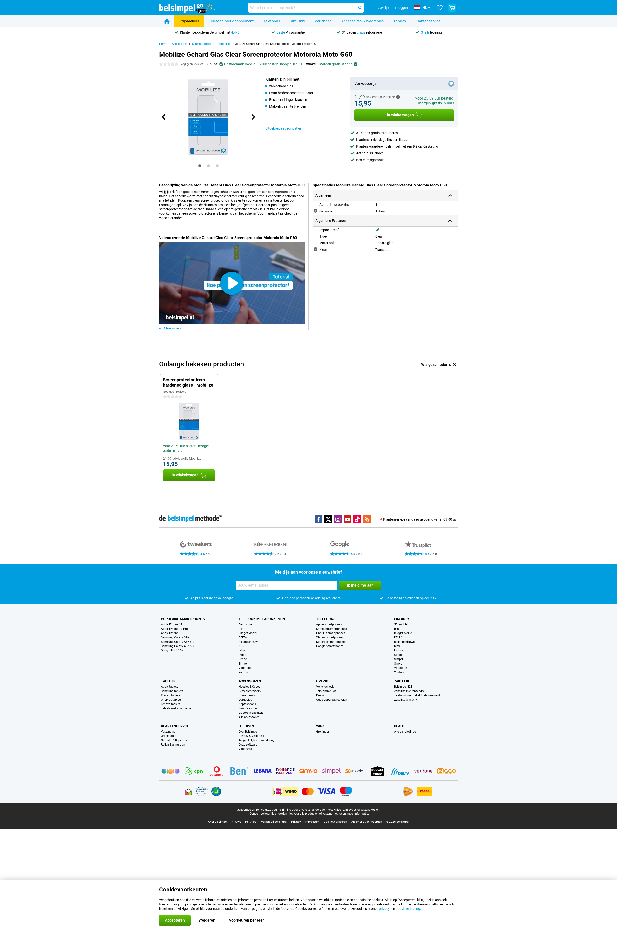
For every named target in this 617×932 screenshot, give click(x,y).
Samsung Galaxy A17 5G (177, 646)
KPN (242, 646)
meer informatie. (358, 813)
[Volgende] (253, 117)
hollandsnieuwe (249, 642)
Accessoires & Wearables (362, 21)
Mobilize (224, 44)
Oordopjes (245, 699)
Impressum (312, 821)
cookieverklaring (408, 909)
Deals (399, 726)
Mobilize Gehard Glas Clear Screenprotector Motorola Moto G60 (276, 44)
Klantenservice (428, 21)
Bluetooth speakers (251, 712)
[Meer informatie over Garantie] (315, 211)
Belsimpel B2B (403, 686)
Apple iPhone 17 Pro (174, 628)
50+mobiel (246, 624)
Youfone (244, 672)
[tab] (199, 165)
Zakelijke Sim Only (406, 699)
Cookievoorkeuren (335, 821)
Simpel (243, 659)
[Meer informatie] (398, 97)
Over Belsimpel (248, 731)
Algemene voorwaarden (366, 821)
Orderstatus (168, 736)
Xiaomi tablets (170, 695)
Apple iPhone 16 (171, 633)
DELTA (243, 637)
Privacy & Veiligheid (251, 736)
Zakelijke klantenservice (409, 691)
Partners (250, 821)
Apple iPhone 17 (171, 624)
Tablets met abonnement (177, 708)
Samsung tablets (172, 691)
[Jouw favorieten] (439, 8)
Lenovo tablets (170, 704)
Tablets (399, 21)
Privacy (296, 821)
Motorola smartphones (331, 642)
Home (163, 44)
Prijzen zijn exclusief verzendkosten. (357, 809)
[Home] (166, 21)
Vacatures (245, 749)
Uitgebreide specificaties (283, 128)
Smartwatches (248, 708)
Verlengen (323, 21)
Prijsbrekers (189, 21)
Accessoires (179, 44)
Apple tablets (169, 686)
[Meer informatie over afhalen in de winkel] (355, 64)
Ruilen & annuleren (173, 744)
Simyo (243, 663)
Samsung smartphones (331, 628)
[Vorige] (164, 117)
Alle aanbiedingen (405, 731)
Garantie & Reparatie (174, 740)
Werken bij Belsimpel (273, 821)
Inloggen (401, 8)
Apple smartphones (329, 624)
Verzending (168, 731)
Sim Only (297, 21)
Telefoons (271, 21)
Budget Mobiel (248, 633)
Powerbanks (247, 695)
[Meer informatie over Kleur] (315, 249)
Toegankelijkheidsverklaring (257, 740)
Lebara (243, 650)
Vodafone (245, 668)
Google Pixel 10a (172, 650)
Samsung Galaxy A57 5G (177, 642)
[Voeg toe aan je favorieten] (451, 84)
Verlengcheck (325, 686)
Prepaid (321, 695)
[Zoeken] (360, 8)
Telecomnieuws (326, 691)
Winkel (322, 726)
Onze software (248, 744)
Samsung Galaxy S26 (175, 637)
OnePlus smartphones (330, 633)
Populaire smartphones (183, 619)
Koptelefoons (247, 704)
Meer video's (173, 328)
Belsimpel (248, 726)
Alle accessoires (249, 717)
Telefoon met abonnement (231, 21)
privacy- (385, 909)
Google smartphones (329, 646)
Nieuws (236, 821)
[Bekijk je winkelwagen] (452, 8)
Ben (241, 628)
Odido (242, 655)
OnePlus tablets (171, 699)
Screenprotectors (203, 44)
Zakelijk (401, 681)
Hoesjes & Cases (249, 686)
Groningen (323, 731)
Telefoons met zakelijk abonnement (417, 695)
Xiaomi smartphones (330, 637)
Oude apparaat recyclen (331, 699)
